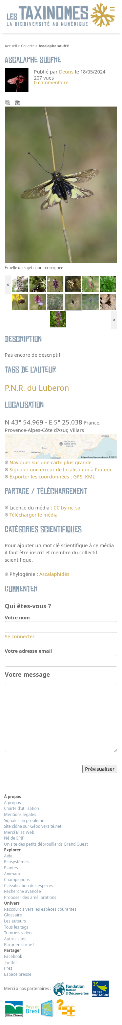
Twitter (10, 962)
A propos (12, 802)
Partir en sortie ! (19, 944)
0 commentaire (51, 82)
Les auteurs (15, 921)
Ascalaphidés (54, 574)
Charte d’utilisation (21, 808)
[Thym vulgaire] (55, 301)
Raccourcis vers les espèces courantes (40, 909)
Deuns (66, 71)
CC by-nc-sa (67, 507)
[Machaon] (73, 283)
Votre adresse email (28, 651)
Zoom (8, 103)
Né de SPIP (14, 838)
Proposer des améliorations (30, 897)
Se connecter (20, 636)
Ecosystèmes (16, 861)
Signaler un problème (24, 820)
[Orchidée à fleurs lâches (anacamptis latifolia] (58, 319)
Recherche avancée (22, 891)
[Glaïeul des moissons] (90, 283)
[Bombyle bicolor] (108, 301)
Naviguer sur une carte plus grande (50, 462)
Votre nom (17, 617)
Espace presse (18, 974)
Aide (8, 855)
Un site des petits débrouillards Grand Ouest (46, 844)
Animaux (12, 873)
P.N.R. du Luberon (37, 388)
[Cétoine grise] (20, 301)
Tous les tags (16, 927)
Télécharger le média (18, 103)
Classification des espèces (28, 885)
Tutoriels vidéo (18, 932)
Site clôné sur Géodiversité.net (32, 826)
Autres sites (15, 938)
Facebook (13, 956)
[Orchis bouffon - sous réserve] (55, 283)
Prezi (9, 968)
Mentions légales (20, 814)
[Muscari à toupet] (90, 301)
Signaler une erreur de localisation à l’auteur (60, 469)
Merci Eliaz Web (19, 832)
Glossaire (13, 914)
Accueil (11, 45)
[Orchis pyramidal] (37, 301)
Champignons (17, 879)
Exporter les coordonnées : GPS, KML (52, 476)
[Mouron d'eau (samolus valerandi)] (108, 283)
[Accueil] (61, 15)
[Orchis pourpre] (20, 283)
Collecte (28, 45)
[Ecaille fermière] (37, 283)
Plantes (11, 867)
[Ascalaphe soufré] (73, 301)
